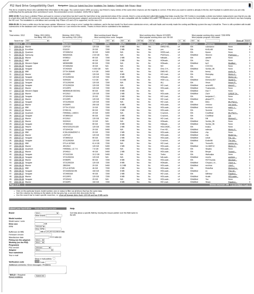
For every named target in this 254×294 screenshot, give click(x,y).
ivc (11, 31)
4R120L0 (66, 146)
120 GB (95, 47)
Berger (208, 152)
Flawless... (232, 174)
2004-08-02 (19, 140)
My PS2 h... (233, 113)
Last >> (247, 185)
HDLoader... (233, 176)
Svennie (208, 110)
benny (208, 71)
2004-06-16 (19, 47)
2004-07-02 (19, 74)
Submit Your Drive (85, 5)
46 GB (95, 168)
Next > (241, 185)
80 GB (170, 37)
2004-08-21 (19, 168)
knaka (208, 127)
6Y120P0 (66, 74)
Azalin (207, 176)
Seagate (28, 66)
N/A (121, 52)
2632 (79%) (75, 35)
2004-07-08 (19, 91)
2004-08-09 (19, 146)
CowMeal (209, 113)
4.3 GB (95, 80)
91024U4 (66, 121)
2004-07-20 (19, 121)
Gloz (207, 60)
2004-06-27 (19, 60)
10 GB (95, 107)
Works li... (232, 74)
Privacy (132, 5)
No (149, 55)
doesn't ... (232, 85)
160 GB (95, 171)
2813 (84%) (45, 35)
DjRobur (208, 174)
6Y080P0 (66, 160)
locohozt (209, 107)
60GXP (66, 60)
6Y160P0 (66, 182)
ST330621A (68, 52)
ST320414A (68, 96)
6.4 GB (95, 71)
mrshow (208, 165)
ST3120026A (68, 140)
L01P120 (66, 47)
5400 (107, 52)
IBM (27, 60)
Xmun (207, 77)
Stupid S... (232, 80)
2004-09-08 (19, 179)
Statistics (111, 5)
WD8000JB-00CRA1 (71, 91)
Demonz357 (210, 80)
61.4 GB (95, 143)
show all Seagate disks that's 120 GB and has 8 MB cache (83, 195)
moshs (208, 157)
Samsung (29, 55)
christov (208, 105)
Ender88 (209, 140)
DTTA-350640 (69, 71)
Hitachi (28, 127)
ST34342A (67, 69)
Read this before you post (45, 209)
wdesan (208, 129)
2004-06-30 (19, 69)
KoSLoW (209, 49)
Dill (206, 118)
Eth (191, 47)
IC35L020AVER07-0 (71, 132)
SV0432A (67, 80)
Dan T (208, 91)
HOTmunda (210, 160)
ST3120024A (68, 77)
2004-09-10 (19, 182)
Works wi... (233, 77)
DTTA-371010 (69, 107)
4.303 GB (96, 69)
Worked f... (232, 118)
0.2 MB (123, 165)
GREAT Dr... (233, 94)
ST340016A (68, 174)
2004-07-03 (19, 77)
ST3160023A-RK (70, 171)
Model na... (232, 135)
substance (209, 47)
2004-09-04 (19, 176)
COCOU (209, 66)
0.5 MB (123, 80)
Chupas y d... (211, 163)
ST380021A (68, 138)
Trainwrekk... (211, 88)
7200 (107, 47)
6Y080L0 (66, 58)
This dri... (232, 171)
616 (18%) (77, 37)
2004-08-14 (19, 157)
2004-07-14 (19, 107)
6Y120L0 (66, 94)
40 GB (95, 60)
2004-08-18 (19, 160)
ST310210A (68, 154)
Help (127, 5)
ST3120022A (68, 85)
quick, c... (232, 107)
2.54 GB (95, 55)
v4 (179, 47)
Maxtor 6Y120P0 (164, 35)
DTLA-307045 (69, 168)
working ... (232, 157)
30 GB (95, 52)
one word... (233, 105)
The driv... (232, 140)
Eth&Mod (194, 55)
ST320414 (67, 179)
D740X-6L (67, 110)
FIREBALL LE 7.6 (70, 149)
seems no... (233, 143)
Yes (138, 47)
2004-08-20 (19, 163)
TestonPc (209, 143)
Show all (239, 41)
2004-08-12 (19, 152)
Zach (207, 94)
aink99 (208, 58)
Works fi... (232, 129)
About (138, 5)
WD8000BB (68, 63)
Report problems (16, 277)
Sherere (208, 55)
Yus (207, 179)
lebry (207, 102)
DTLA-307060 (69, 143)
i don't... (231, 165)
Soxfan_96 (209, 69)
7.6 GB (95, 149)
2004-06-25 (19, 52)
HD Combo (160, 16)
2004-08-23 (19, 171)
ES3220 (66, 49)
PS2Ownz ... (233, 55)
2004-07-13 (19, 105)
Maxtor (115, 35)
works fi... (232, 71)
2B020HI (66, 165)
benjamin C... (210, 96)
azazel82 (209, 85)
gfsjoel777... (210, 99)
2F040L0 (66, 152)
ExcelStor (29, 49)
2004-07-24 (19, 132)
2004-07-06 (19, 85)
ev (206, 171)
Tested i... (232, 152)
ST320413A (68, 129)
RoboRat (209, 168)
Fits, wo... (232, 138)
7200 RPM (225, 35)
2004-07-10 (19, 99)
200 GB (95, 105)
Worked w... (233, 168)
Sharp (207, 182)
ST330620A (68, 66)
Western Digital (31, 63)
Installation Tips (100, 5)
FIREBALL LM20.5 (70, 113)
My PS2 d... (233, 102)
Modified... (232, 63)
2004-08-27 (19, 174)
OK (229, 116)
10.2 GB (95, 154)
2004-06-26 (19, 58)
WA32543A (67, 55)
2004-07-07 (19, 88)
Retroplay (209, 74)
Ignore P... (232, 82)
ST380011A (68, 116)
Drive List (73, 5)
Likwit (207, 138)
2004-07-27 (19, 138)
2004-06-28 (19, 63)
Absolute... (232, 160)
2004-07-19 (19, 113)
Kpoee (208, 52)
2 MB (122, 49)
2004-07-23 (19, 129)
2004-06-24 (19, 49)
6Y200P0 (66, 105)
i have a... (232, 163)
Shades (208, 149)
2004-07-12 (19, 102)
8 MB (122, 47)
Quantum (29, 52)
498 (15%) (47, 37)
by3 (207, 63)
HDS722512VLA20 (71, 127)
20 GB (95, 49)
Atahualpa (209, 154)
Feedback (120, 5)
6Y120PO (67, 88)
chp (207, 132)
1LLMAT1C (210, 146)
